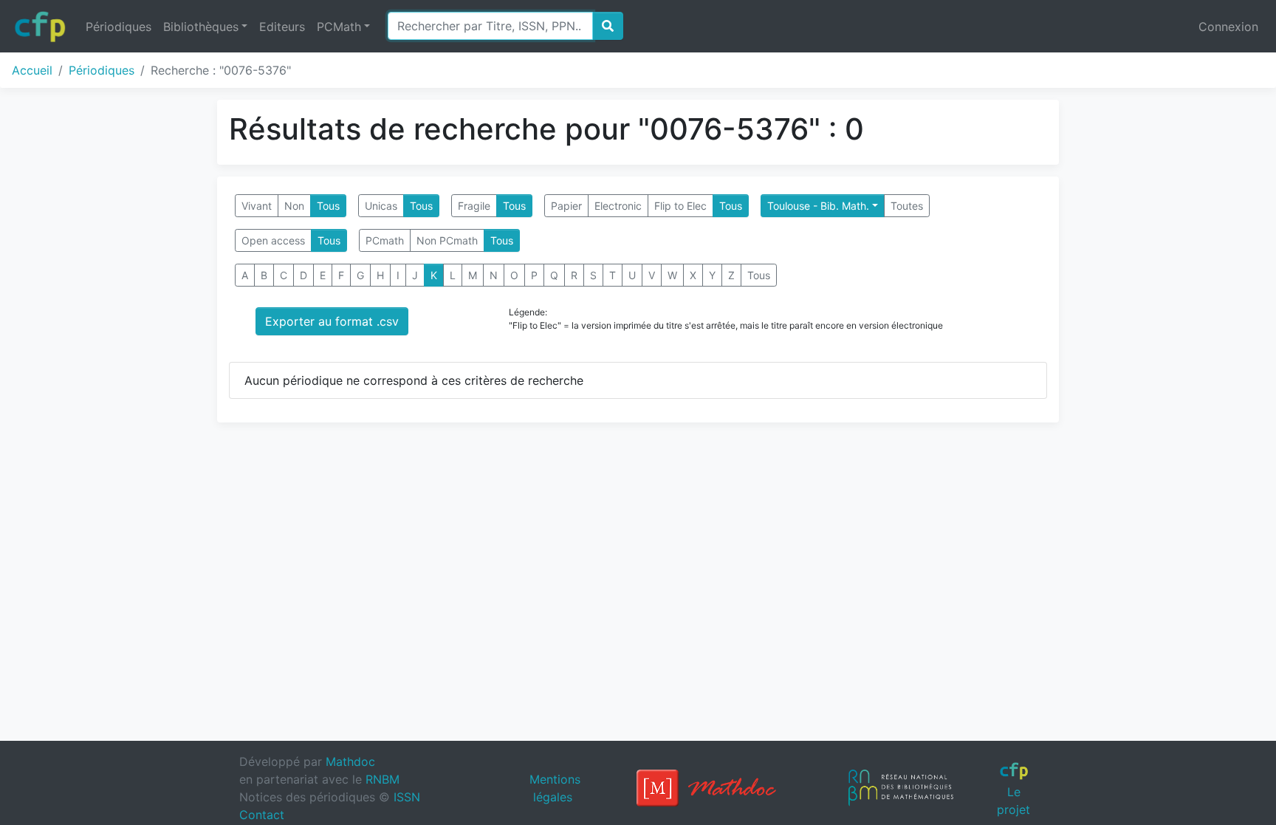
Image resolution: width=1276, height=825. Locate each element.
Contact (261, 814)
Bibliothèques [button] (201, 26)
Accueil (32, 70)
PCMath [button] (339, 26)
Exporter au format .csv (332, 321)
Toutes (907, 205)
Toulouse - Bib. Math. (818, 205)
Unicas (381, 205)
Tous (328, 205)
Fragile (474, 205)
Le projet (1013, 800)
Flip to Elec (680, 205)
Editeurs (282, 26)
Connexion (1228, 26)
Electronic (618, 205)
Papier (566, 205)
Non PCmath (447, 240)
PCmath (385, 240)
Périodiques (118, 26)
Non (294, 205)
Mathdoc (350, 761)
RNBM (382, 779)
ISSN (407, 797)
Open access (273, 240)
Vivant (256, 205)
